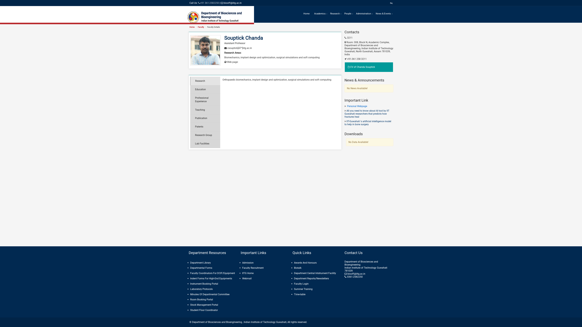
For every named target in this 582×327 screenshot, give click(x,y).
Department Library (200, 262)
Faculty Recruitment (253, 267)
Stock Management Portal (204, 304)
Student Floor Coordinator (204, 310)
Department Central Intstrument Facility (315, 273)
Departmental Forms (201, 267)
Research (335, 13)
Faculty (201, 27)
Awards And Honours (305, 262)
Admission (248, 262)
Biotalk (297, 267)
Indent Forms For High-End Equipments (211, 278)
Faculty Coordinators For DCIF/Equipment (212, 273)
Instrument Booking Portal (204, 283)
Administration (363, 13)
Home (306, 13)
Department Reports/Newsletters (311, 278)
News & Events (383, 13)
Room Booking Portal (201, 299)
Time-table (299, 294)
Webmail (247, 278)
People (347, 13)
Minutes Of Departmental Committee (209, 294)
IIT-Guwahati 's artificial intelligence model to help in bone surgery (368, 123)
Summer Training (303, 289)
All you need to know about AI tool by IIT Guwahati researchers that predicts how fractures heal (367, 113)
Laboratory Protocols (201, 289)
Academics (320, 13)
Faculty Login (301, 283)
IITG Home (248, 273)
